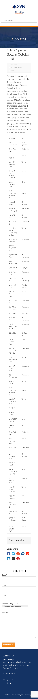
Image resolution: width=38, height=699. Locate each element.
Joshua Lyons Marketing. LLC (24, 695)
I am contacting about (10, 604)
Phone (4, 595)
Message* (5, 612)
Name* (4, 575)
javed (12, 71)
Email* (4, 585)
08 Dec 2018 (14, 64)
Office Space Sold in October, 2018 (19, 54)
